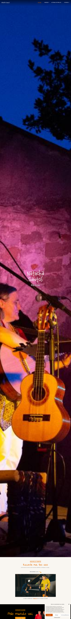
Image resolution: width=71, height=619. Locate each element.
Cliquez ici (35, 598)
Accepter (49, 615)
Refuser (56, 615)
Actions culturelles (56, 2)
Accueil (39, 2)
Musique (46, 2)
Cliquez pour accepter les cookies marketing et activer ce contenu (35, 585)
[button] (68, 604)
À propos (66, 2)
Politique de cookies (57, 617)
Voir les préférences (65, 615)
